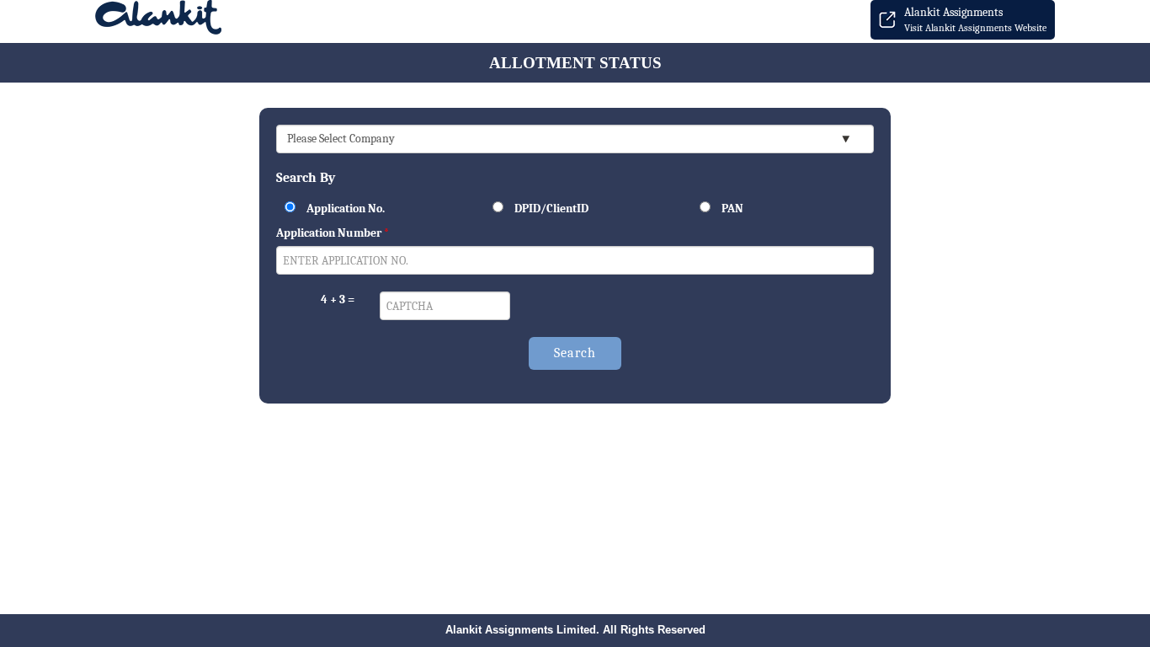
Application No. (344, 208)
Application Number (332, 233)
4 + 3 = (337, 299)
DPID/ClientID (550, 208)
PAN (731, 208)
